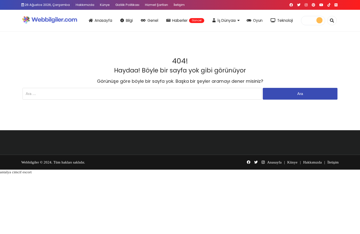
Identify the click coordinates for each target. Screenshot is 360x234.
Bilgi (129, 20)
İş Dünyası (226, 20)
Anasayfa (103, 20)
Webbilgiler (30, 162)
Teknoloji (285, 20)
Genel (152, 20)
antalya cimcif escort (16, 172)
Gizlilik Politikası (127, 4)
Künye (105, 4)
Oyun (258, 20)
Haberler (187, 20)
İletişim (179, 4)
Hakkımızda (85, 4)
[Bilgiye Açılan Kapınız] (52, 19)
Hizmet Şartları (156, 4)
